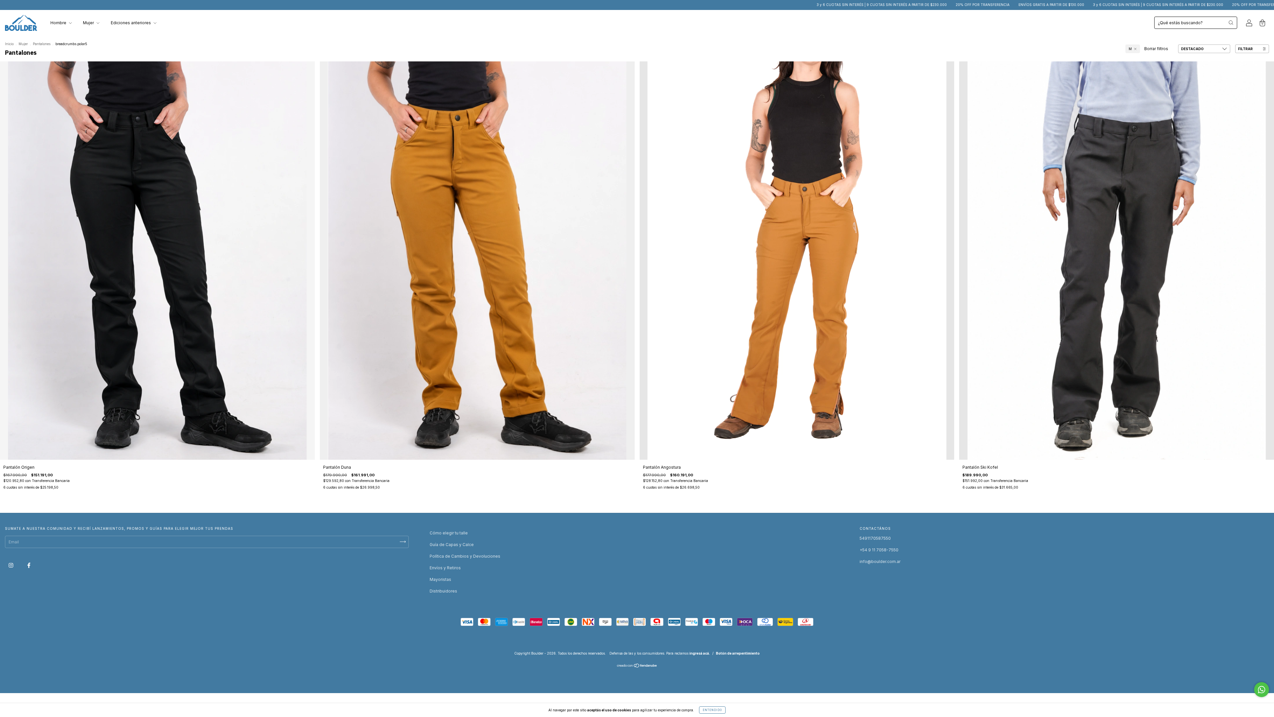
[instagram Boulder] (11, 565)
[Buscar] (1231, 22)
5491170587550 (875, 538)
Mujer (89, 22)
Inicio (9, 44)
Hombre (58, 22)
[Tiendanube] (637, 666)
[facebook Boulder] (29, 565)
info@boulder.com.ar (880, 561)
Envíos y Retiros (445, 567)
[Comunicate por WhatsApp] (1261, 689)
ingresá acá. (699, 653)
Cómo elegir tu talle (449, 532)
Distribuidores (443, 591)
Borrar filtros (1156, 48)
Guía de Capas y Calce (452, 544)
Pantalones (41, 44)
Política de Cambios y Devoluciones (465, 556)
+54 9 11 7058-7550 (879, 549)
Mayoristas (440, 579)
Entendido (712, 710)
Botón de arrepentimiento (738, 653)
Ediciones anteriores (131, 22)
